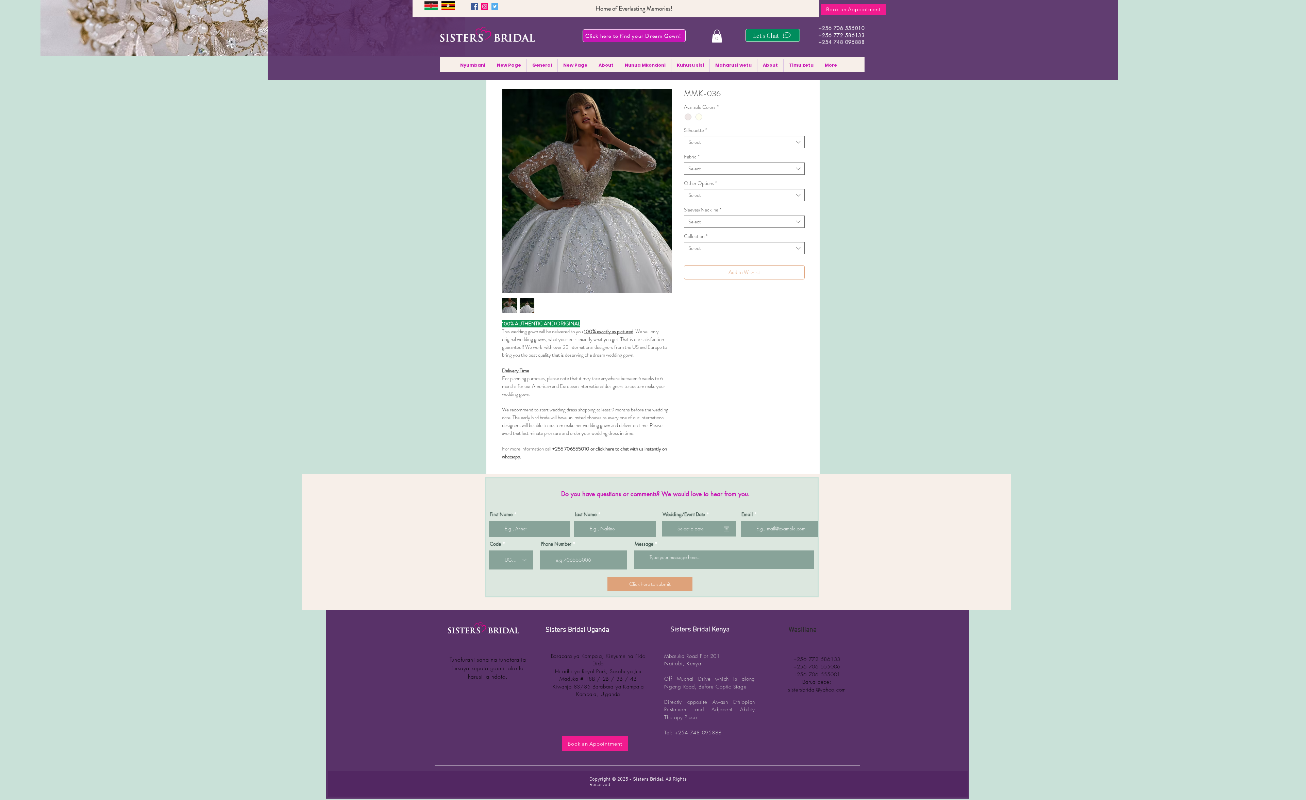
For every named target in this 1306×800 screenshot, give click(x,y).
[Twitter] (494, 6)
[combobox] (744, 142)
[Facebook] (474, 6)
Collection (695, 236)
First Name (501, 514)
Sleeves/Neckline (702, 210)
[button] (716, 36)
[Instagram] (484, 6)
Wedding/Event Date (687, 514)
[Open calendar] (726, 528)
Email (747, 514)
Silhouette (695, 130)
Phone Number (556, 544)
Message (644, 544)
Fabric (692, 157)
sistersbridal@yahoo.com (817, 689)
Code (495, 544)
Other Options (700, 183)
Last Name (586, 514)
